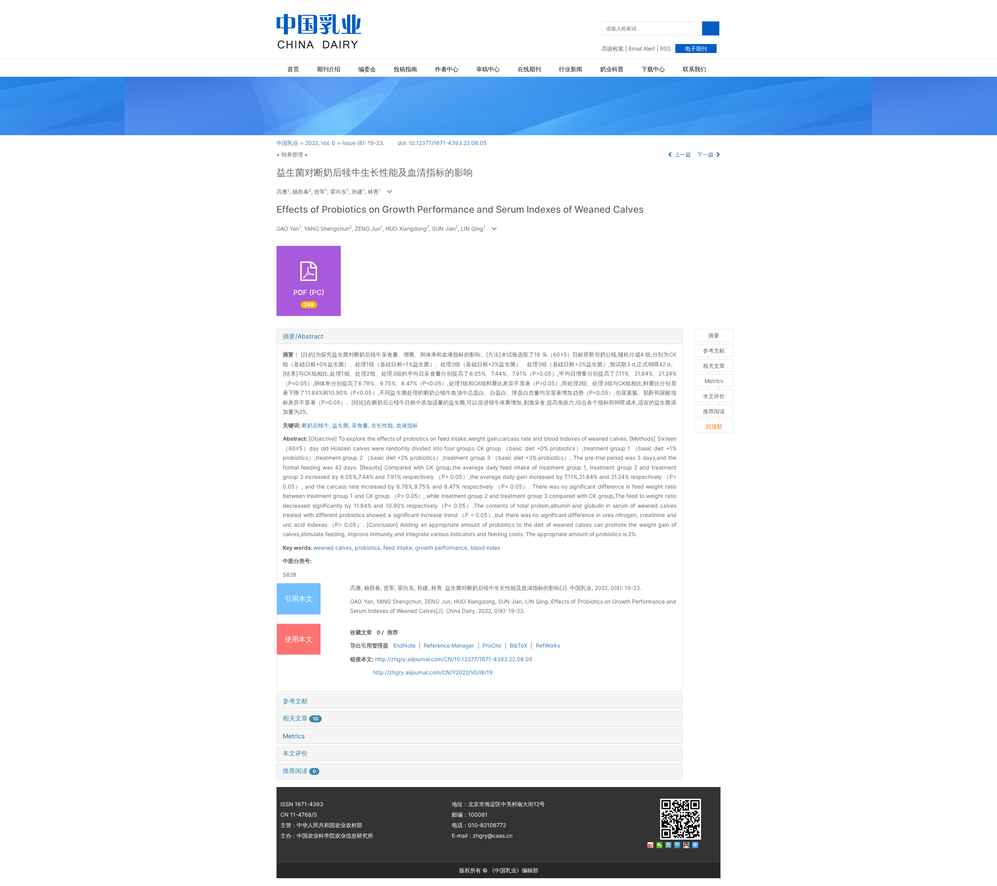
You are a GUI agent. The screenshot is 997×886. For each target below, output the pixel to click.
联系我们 (694, 69)
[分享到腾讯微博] (677, 845)
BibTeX (518, 645)
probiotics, (369, 547)
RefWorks (548, 645)
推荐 (392, 632)
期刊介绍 (328, 69)
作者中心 (446, 69)
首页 (293, 69)
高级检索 (613, 48)
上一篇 (682, 154)
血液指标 (407, 425)
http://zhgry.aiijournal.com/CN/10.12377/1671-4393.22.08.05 (453, 659)
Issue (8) (353, 142)
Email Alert (642, 48)
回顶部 (714, 426)
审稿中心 (488, 69)
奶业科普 (612, 69)
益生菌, (342, 425)
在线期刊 (529, 69)
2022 (311, 142)
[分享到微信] (659, 845)
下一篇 (706, 154)
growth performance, (442, 547)
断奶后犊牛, (317, 425)
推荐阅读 (299, 771)
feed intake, (399, 547)
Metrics (294, 736)
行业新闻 (570, 69)
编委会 (367, 69)
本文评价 (295, 753)
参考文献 (295, 701)
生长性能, (383, 425)
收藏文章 (361, 632)
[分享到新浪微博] (650, 845)
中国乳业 (287, 142)
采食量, (361, 425)
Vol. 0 (328, 142)
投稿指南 (405, 69)
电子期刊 (696, 48)
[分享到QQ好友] (686, 845)
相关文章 (300, 718)
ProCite (492, 645)
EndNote (404, 645)
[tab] (479, 336)
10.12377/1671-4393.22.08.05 (448, 142)
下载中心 (653, 69)
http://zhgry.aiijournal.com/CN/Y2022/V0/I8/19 (433, 672)
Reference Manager (449, 645)
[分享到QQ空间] (668, 845)
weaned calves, (334, 547)
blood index (485, 547)
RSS (665, 48)
